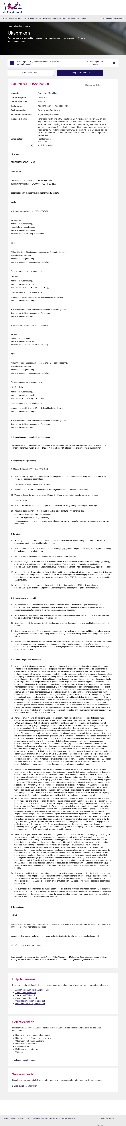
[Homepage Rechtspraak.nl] (12, 7)
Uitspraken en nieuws (32, 18)
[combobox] (99, 85)
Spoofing (48, 1118)
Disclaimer (71, 1118)
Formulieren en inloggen (113, 18)
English (6, 1118)
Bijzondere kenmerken (21, 114)
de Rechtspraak (59, 18)
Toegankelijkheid (38, 1118)
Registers (47, 18)
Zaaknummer (17, 106)
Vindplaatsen (17, 139)
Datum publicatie (19, 102)
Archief (64, 1118)
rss (116, 1118)
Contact (84, 18)
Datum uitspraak (18, 97)
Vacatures (56, 1118)
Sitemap (13, 1118)
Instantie (15, 93)
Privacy (20, 1118)
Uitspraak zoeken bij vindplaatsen (30, 1003)
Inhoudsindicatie (19, 119)
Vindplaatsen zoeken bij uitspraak (30, 1001)
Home (5, 18)
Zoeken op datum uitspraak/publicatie (32, 990)
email (120, 1118)
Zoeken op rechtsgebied (26, 998)
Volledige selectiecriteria (24, 1060)
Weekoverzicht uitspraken (25, 1086)
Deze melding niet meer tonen (95, 63)
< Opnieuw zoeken (30, 72)
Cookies (27, 1118)
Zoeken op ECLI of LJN (25, 995)
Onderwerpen (15, 18)
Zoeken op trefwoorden (25, 992)
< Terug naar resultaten (80, 72)
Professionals (73, 18)
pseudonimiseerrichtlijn (26, 64)
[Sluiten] (114, 63)
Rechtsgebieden (18, 110)
